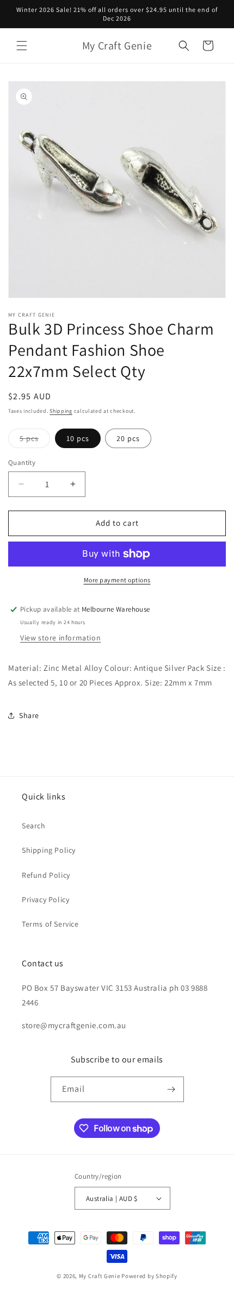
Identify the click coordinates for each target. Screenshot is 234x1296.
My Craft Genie (99, 1276)
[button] (22, 46)
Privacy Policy (45, 899)
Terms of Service (50, 924)
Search (34, 826)
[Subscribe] (171, 1089)
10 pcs (77, 438)
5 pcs (35, 440)
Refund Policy (46, 875)
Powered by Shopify (149, 1276)
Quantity (21, 462)
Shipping (61, 410)
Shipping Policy (49, 850)
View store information (60, 638)
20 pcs (128, 438)
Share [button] (29, 715)
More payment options (117, 580)
